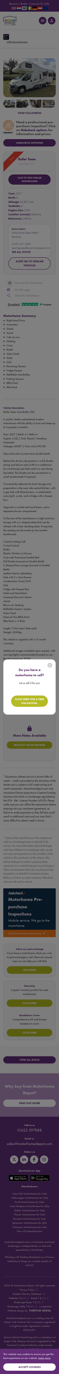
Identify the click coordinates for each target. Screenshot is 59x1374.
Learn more (44, 1358)
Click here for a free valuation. (29, 701)
